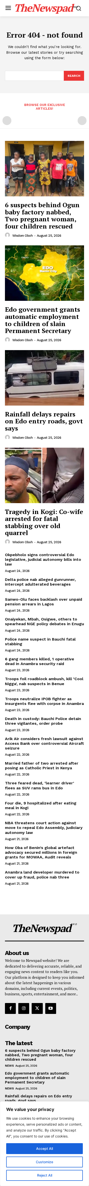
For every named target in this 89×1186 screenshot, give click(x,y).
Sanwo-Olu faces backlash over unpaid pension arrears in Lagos (43, 601)
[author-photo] (8, 235)
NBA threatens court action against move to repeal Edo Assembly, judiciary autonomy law (44, 828)
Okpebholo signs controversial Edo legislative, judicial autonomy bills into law (43, 559)
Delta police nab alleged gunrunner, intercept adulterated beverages (40, 582)
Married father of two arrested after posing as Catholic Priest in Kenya (41, 765)
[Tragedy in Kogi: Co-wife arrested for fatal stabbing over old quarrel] (44, 475)
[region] (44, 1143)
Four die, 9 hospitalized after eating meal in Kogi (40, 805)
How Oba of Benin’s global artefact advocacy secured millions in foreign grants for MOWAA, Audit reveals (41, 852)
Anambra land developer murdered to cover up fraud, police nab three (42, 874)
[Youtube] (50, 1008)
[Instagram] (23, 1008)
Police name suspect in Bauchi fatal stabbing (40, 641)
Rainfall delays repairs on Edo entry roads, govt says (44, 421)
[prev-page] (6, 120)
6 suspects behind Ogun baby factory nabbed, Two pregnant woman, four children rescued (42, 215)
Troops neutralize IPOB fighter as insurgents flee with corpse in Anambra (44, 701)
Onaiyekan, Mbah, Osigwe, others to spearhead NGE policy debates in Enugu (44, 621)
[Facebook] (10, 1008)
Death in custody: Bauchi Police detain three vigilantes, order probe (43, 721)
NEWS (9, 1065)
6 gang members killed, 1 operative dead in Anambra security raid (39, 661)
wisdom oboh (22, 235)
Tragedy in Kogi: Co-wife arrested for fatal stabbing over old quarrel (44, 522)
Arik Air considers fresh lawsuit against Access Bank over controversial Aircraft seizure (44, 743)
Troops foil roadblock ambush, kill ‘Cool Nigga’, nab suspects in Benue (44, 681)
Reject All (44, 1175)
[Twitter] (37, 1008)
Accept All (44, 1148)
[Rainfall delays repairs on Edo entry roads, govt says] (44, 378)
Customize (44, 1162)
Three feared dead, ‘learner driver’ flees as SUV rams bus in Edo (39, 785)
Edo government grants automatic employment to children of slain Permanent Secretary (42, 320)
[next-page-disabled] (82, 120)
